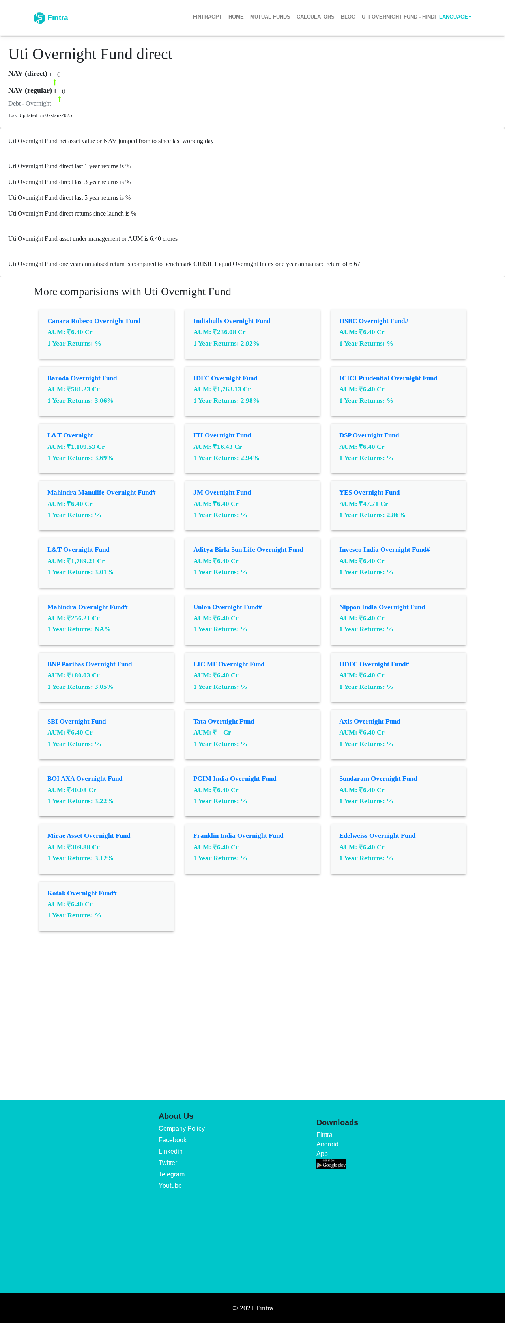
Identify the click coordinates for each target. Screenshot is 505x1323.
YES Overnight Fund (369, 492)
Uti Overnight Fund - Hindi (399, 17)
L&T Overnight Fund (78, 549)
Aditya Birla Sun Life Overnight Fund (248, 549)
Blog (348, 17)
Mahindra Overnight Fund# (87, 607)
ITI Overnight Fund (222, 435)
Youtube (170, 1185)
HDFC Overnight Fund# (374, 664)
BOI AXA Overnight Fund (84, 778)
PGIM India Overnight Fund (234, 778)
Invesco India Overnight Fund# (384, 549)
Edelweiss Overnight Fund (377, 835)
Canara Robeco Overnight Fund (93, 321)
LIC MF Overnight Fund (228, 664)
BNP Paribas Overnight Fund (89, 664)
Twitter (168, 1162)
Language (453, 17)
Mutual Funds (270, 17)
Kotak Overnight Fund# (82, 893)
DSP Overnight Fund (369, 435)
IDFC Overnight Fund (225, 378)
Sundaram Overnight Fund (378, 778)
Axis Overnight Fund (369, 721)
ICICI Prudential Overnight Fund (388, 378)
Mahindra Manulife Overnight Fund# (101, 492)
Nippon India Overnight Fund (382, 607)
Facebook (173, 1140)
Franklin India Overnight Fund (238, 835)
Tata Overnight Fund (223, 721)
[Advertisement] (252, 1010)
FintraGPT (207, 17)
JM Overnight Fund (222, 492)
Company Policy (182, 1128)
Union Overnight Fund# (227, 607)
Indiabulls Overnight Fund (231, 321)
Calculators (316, 17)
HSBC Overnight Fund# (373, 321)
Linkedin (171, 1151)
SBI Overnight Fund (76, 721)
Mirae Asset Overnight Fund (88, 835)
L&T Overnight (70, 435)
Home (236, 17)
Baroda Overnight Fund (82, 378)
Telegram (172, 1174)
